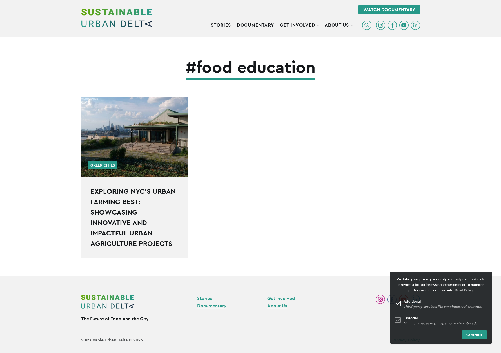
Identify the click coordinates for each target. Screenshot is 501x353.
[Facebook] (392, 25)
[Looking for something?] (366, 25)
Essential (411, 318)
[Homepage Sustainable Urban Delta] (116, 18)
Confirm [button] (474, 334)
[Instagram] (380, 25)
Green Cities (102, 165)
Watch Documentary (389, 9)
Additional (412, 301)
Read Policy (464, 290)
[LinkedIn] (415, 25)
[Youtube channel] (404, 25)
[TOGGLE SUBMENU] (318, 25)
